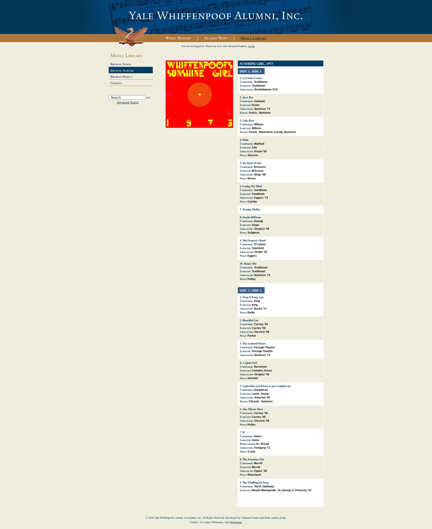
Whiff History (178, 38)
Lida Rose (248, 120)
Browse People (121, 76)
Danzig (258, 221)
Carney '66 (261, 324)
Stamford (258, 248)
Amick (253, 112)
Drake (256, 105)
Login (251, 46)
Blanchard (265, 132)
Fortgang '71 (262, 447)
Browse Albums (122, 70)
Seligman (253, 232)
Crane (251, 451)
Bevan (252, 178)
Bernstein (260, 366)
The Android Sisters (254, 343)
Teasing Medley (251, 209)
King (257, 301)
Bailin (251, 312)
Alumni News (216, 38)
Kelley (252, 279)
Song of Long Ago (253, 297)
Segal (255, 225)
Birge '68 (260, 174)
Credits (116, 83)
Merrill (258, 463)
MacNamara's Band (254, 240)
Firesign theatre (264, 347)
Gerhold (253, 378)
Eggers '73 (261, 197)
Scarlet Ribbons (252, 217)
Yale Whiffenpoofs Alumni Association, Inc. (216, 17)
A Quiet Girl (250, 363)
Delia (245, 140)
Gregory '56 (261, 228)
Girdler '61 (261, 252)
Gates (258, 436)
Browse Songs (120, 64)
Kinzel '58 (260, 151)
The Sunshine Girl (253, 459)
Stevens (253, 155)
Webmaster (236, 522)
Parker (252, 335)
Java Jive (248, 97)
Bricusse (260, 167)
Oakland (259, 101)
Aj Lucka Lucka (252, 78)
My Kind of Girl (252, 163)
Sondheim (260, 190)
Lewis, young (260, 393)
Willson (258, 124)
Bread (265, 444)
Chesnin (254, 401)
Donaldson (261, 390)
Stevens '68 (261, 331)
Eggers (252, 255)
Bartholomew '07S (266, 89)
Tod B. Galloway (264, 486)
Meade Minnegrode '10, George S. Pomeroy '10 (281, 490)
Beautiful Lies (251, 320)
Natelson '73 (262, 108)
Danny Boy (250, 264)
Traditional (260, 81)
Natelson (264, 112)
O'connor (260, 244)
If (244, 432)
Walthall (259, 143)
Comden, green (262, 370)
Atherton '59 (262, 397)
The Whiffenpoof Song (256, 482)
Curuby (278, 132)
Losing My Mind (252, 186)
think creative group (275, 517)
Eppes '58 (260, 471)
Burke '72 (260, 308)
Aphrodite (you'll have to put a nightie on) (267, 386)
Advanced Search (128, 102)
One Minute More (253, 409)
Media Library (254, 38)
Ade (254, 147)
